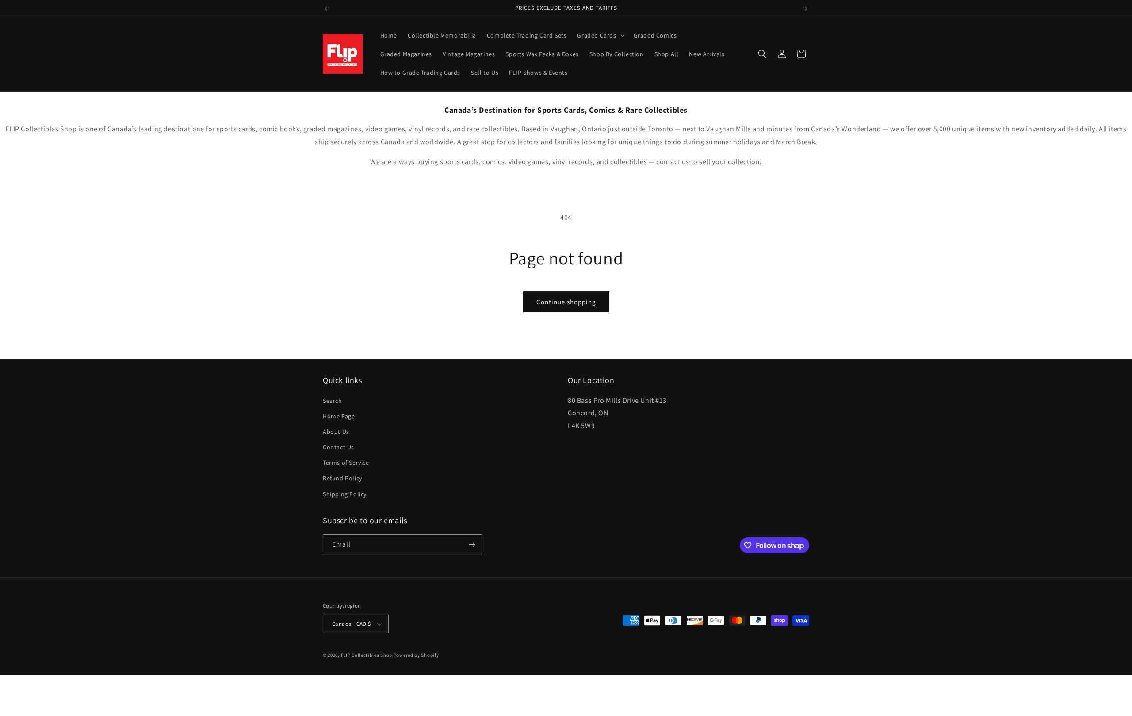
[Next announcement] (806, 8)
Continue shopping (566, 302)
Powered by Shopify (416, 655)
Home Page (339, 416)
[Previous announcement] (326, 8)
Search (332, 401)
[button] (600, 35)
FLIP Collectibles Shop (366, 655)
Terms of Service (346, 463)
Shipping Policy (345, 494)
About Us (336, 432)
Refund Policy (342, 478)
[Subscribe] (472, 544)
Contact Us (338, 447)
